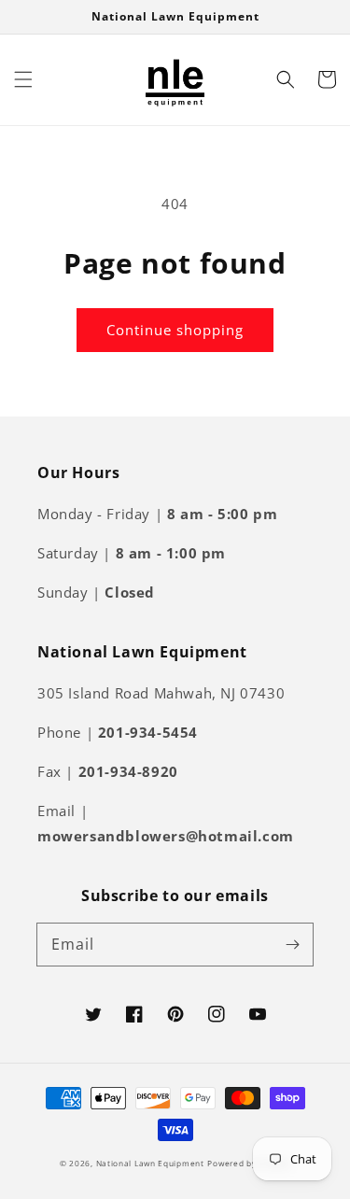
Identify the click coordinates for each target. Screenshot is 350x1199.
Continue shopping (175, 329)
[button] (23, 79)
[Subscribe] (292, 944)
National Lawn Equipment (150, 1163)
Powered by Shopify (248, 1163)
